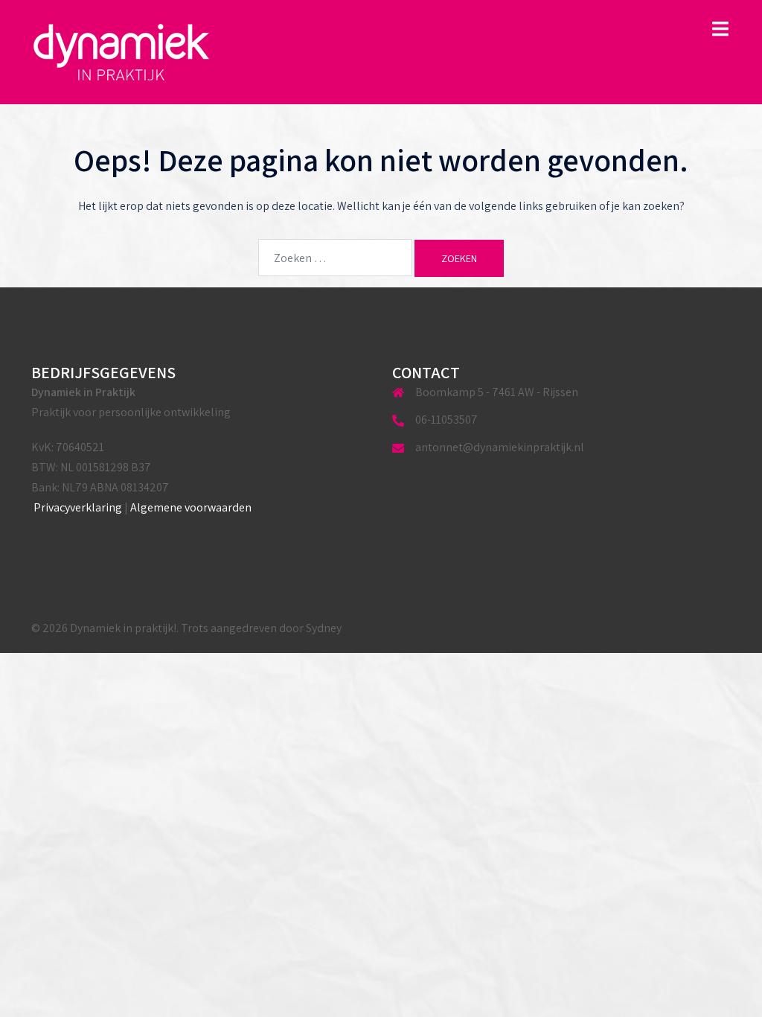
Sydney (324, 628)
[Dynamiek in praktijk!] (121, 51)
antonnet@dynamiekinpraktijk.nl (499, 447)
